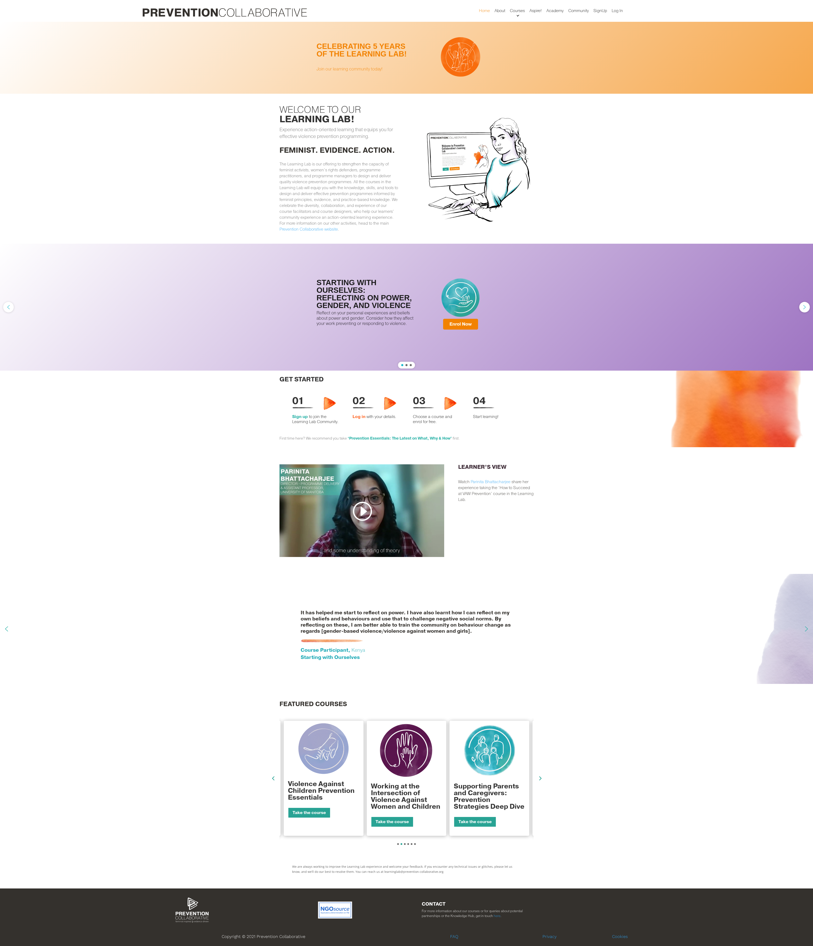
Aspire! (536, 11)
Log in (359, 417)
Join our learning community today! (350, 69)
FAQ (454, 936)
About (500, 11)
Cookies (620, 936)
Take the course (309, 822)
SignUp (600, 11)
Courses (517, 11)
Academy (555, 11)
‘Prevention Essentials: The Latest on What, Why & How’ (400, 438)
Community (578, 11)
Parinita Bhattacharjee (490, 482)
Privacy (549, 936)
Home (484, 11)
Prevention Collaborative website (308, 229)
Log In (617, 11)
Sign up (300, 417)
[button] (406, 58)
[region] (406, 58)
